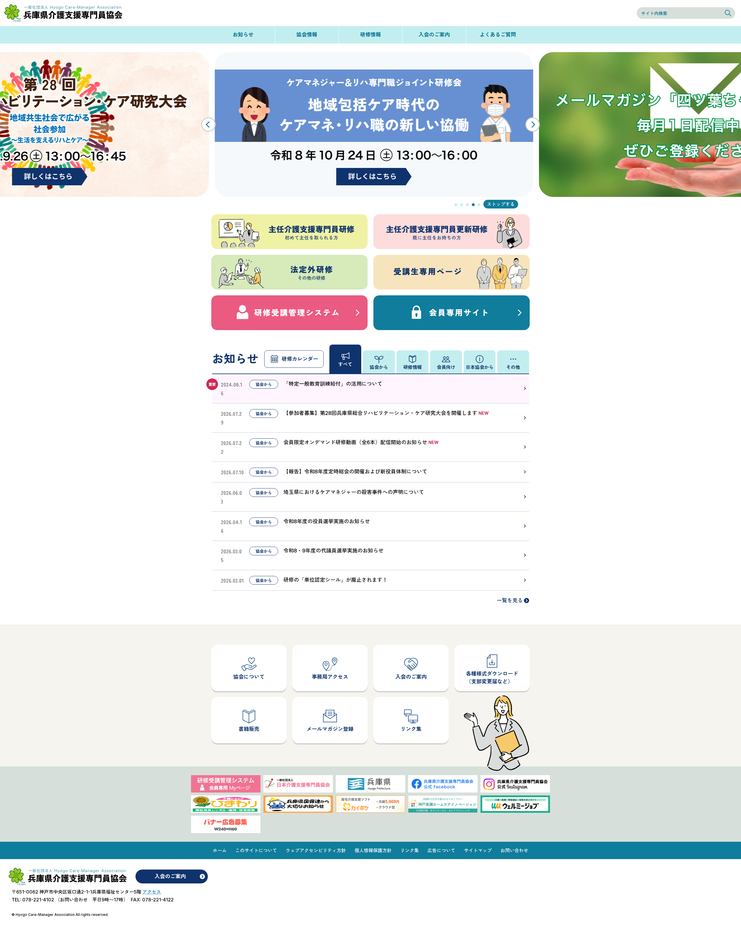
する (510, 204)
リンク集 (411, 729)
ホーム (220, 850)
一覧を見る (510, 600)
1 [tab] (455, 204)
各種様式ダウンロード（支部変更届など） (492, 678)
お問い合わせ (514, 850)
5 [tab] (479, 204)
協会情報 (306, 35)
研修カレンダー (300, 359)
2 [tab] (461, 204)
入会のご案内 (434, 35)
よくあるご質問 (498, 35)
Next (532, 124)
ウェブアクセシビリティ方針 (316, 850)
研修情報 (370, 35)
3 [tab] (467, 204)
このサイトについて (256, 850)
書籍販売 (249, 729)
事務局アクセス (330, 677)
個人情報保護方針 (373, 850)
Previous (208, 124)
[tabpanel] (370, 124)
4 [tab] (473, 204)
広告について (441, 850)
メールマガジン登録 (330, 729)
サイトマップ (478, 850)
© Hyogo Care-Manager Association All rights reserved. (60, 914)
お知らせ (243, 35)
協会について (249, 677)
